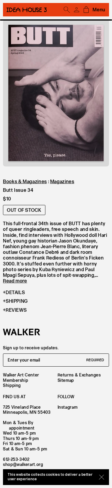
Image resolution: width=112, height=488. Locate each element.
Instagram (68, 407)
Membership (15, 380)
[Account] (76, 10)
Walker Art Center (21, 375)
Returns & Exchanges (79, 375)
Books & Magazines (25, 182)
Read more (15, 281)
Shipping (17, 301)
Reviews (16, 310)
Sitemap (66, 380)
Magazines (62, 182)
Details (15, 293)
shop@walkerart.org (23, 464)
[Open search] (67, 10)
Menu (99, 10)
